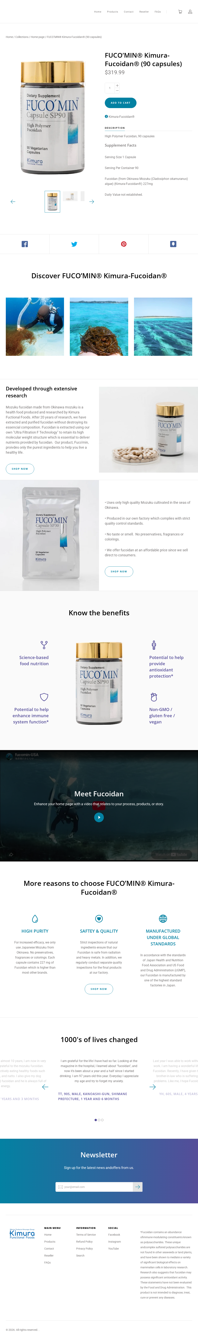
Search (80, 1255)
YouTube (113, 1248)
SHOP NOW (20, 468)
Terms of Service (86, 1234)
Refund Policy (84, 1241)
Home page (37, 36)
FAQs (158, 11)
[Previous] (13, 201)
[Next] (91, 201)
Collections (21, 36)
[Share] (25, 244)
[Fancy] (173, 244)
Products (112, 11)
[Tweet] (74, 244)
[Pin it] (123, 244)
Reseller (144, 11)
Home (97, 11)
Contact (129, 11)
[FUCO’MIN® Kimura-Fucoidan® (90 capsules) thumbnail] (52, 202)
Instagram (114, 1241)
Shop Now (99, 989)
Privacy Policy (84, 1248)
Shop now (119, 571)
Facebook (114, 1234)
